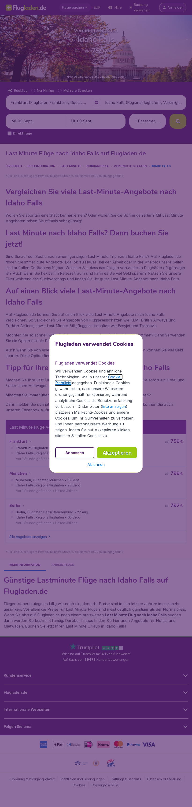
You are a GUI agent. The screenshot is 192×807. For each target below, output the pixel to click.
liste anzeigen (114, 406)
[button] (96, 464)
